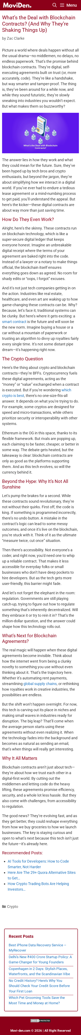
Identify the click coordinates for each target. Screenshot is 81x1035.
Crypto (12, 906)
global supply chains (40, 683)
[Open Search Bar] (55, 5)
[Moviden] (17, 5)
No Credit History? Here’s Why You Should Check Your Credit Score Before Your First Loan (39, 986)
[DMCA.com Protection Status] (40, 1022)
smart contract (14, 321)
